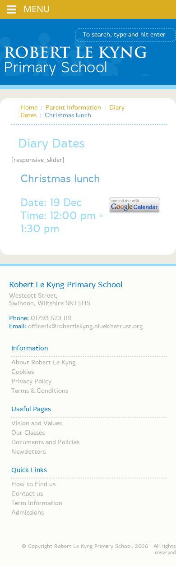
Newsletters (28, 452)
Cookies (22, 372)
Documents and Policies (45, 442)
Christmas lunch (60, 179)
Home (28, 108)
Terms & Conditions (39, 391)
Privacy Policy (31, 381)
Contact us (27, 494)
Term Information (36, 503)
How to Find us (33, 484)
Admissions (27, 513)
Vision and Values (36, 423)
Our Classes (28, 433)
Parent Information (73, 108)
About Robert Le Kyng (43, 362)
